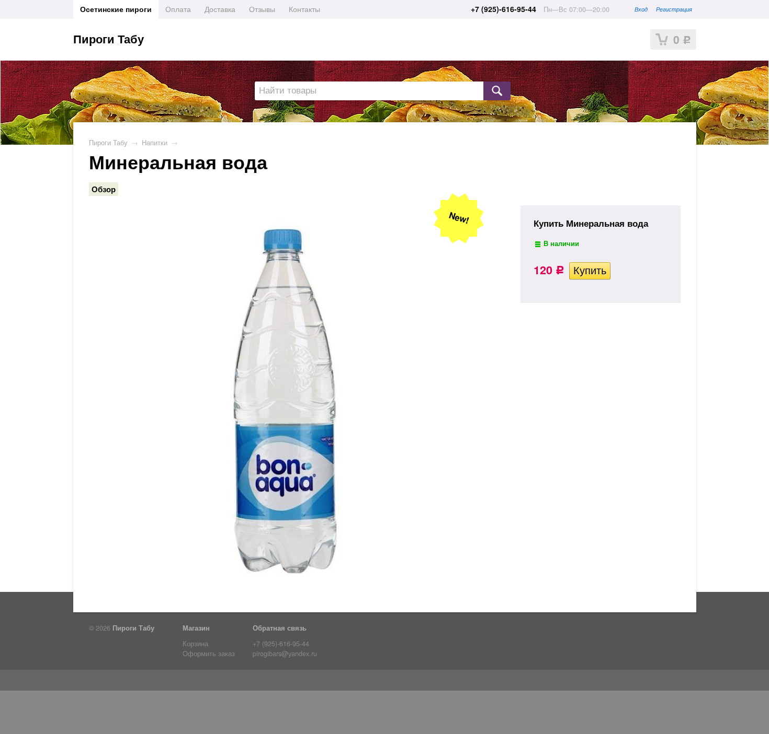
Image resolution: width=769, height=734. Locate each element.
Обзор (104, 189)
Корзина (195, 643)
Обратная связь (280, 628)
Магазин (196, 628)
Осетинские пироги (116, 9)
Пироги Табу (108, 38)
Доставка (220, 9)
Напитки (154, 142)
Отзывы (262, 9)
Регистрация (674, 9)
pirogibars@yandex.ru (285, 653)
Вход (641, 9)
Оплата (178, 9)
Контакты (304, 9)
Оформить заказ (209, 653)
